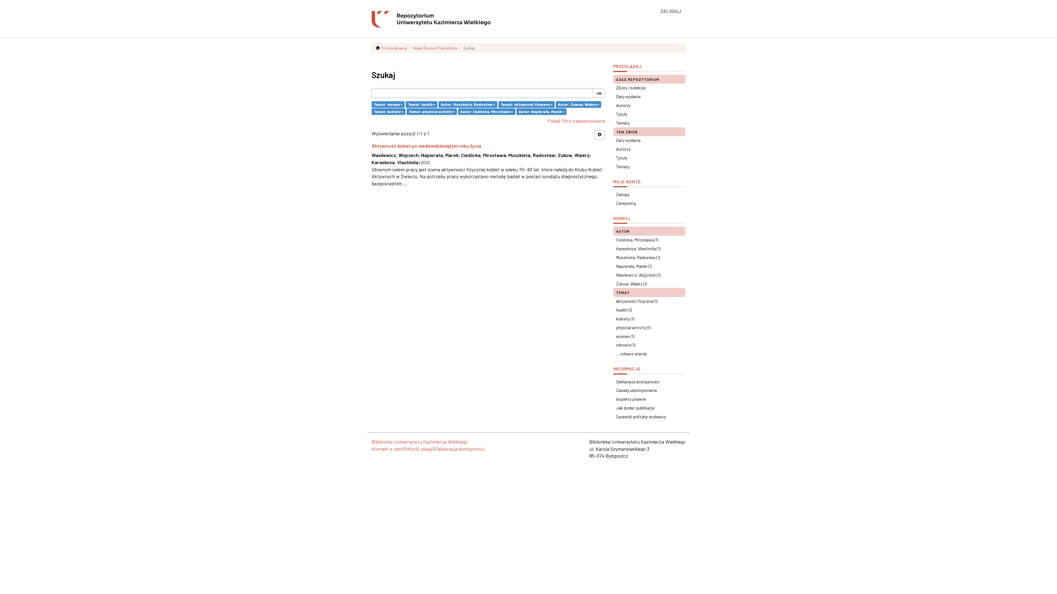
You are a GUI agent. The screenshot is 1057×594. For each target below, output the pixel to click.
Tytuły (621, 114)
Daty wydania (628, 96)
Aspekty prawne (631, 399)
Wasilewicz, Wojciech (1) (638, 274)
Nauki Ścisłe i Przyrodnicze (435, 48)
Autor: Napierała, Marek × (541, 111)
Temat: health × (421, 104)
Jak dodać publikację (635, 407)
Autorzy (623, 105)
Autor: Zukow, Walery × (578, 104)
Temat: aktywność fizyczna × (526, 104)
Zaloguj (623, 194)
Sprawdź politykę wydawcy (641, 416)
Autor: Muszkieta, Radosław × (468, 104)
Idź (598, 93)
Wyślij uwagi (419, 449)
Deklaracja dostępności (638, 381)
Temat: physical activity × (432, 111)
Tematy (623, 122)
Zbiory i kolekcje (631, 87)
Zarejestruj (626, 203)
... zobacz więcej (631, 353)
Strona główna (394, 48)
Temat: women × (388, 104)
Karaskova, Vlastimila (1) (638, 248)
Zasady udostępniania (636, 390)
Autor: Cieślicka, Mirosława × (486, 111)
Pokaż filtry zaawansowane (576, 121)
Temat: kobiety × (388, 111)
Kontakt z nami (388, 449)
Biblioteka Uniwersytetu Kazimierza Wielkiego (420, 442)
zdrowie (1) (625, 344)
